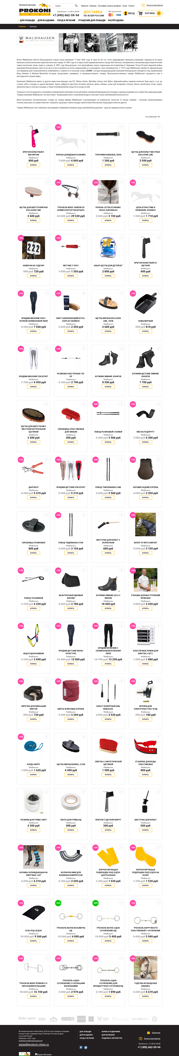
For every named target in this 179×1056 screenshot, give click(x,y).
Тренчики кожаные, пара (108, 155)
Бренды (93, 6)
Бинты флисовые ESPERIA (71, 709)
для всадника (86, 1035)
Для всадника (45, 20)
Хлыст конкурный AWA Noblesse (108, 707)
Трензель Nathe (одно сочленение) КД (108, 929)
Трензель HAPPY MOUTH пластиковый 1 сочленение (145, 929)
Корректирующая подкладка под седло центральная (108, 872)
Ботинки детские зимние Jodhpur (145, 375)
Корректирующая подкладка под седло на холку (145, 872)
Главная (22, 26)
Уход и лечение (66, 20)
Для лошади (27, 20)
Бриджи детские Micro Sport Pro (71, 652)
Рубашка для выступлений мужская (145, 596)
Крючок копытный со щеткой (145, 264)
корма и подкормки (111, 1032)
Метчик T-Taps (70, 266)
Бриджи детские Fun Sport (70, 487)
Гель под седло (33, 931)
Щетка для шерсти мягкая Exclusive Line (33, 208)
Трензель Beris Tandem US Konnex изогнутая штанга (71, 208)
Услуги (131, 6)
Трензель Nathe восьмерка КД (70, 929)
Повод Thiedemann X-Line (108, 487)
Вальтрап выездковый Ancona (71, 596)
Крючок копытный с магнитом (33, 153)
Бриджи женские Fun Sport (33, 376)
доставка (93, 12)
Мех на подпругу (145, 432)
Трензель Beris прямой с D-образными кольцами (33, 984)
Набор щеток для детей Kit (108, 266)
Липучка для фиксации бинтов (33, 707)
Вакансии (156, 1033)
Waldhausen (33, 157)
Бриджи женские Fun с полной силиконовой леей (33, 319)
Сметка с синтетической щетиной (108, 763)
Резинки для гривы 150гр (33, 820)
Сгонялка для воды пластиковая (145, 763)
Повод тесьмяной (33, 598)
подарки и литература (112, 1038)
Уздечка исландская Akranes (145, 984)
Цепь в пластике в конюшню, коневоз (145, 208)
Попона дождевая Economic (71, 155)
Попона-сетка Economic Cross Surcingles (108, 208)
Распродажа (116, 20)
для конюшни (108, 1035)
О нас (124, 6)
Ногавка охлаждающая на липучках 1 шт (33, 873)
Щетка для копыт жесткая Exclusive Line (145, 153)
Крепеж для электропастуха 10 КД (145, 707)
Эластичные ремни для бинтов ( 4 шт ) (145, 652)
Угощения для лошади (91, 20)
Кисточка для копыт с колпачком (108, 541)
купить (33, 165)
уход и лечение (87, 1038)
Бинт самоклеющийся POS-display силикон (70, 319)
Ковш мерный (145, 321)
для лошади (85, 1032)
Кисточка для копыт (146, 820)
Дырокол (33, 487)
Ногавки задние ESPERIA (145, 487)
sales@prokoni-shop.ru (34, 1044)
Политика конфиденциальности (31, 1041)
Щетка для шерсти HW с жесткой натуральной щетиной (33, 429)
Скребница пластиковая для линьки (71, 430)
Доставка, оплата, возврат (109, 6)
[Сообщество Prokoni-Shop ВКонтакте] (81, 1047)
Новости (84, 6)
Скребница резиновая (33, 543)
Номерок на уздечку (33, 266)
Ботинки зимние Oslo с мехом (108, 596)
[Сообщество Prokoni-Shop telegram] (85, 1047)
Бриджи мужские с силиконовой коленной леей (108, 651)
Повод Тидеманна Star (70, 543)
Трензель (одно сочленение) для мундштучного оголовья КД (108, 983)
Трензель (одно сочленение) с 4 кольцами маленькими (71, 983)
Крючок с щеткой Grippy (108, 820)
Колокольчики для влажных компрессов (71, 873)
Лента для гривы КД (70, 820)
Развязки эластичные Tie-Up (71, 375)
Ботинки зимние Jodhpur (108, 376)
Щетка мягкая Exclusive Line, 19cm (108, 319)
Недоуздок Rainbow (33, 653)
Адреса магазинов (155, 5)
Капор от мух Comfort (145, 543)
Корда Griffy (33, 764)
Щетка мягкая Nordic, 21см (71, 764)
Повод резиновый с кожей (108, 432)
